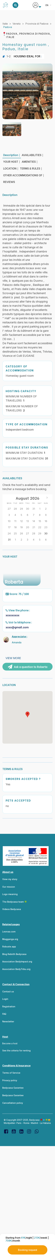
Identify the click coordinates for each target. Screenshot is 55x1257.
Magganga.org (10, 939)
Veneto (17, 23)
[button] (27, 714)
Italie (5, 23)
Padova (7, 27)
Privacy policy (9, 1080)
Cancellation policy (12, 1103)
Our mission (8, 886)
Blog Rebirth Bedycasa (14, 954)
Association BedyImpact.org (17, 961)
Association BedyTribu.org (16, 969)
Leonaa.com (8, 931)
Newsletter (8, 1021)
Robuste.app (9, 946)
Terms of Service (11, 1072)
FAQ (4, 1014)
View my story (9, 879)
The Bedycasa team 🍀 (14, 901)
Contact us (8, 991)
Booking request (27, 1249)
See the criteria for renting (16, 1050)
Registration (8, 1006)
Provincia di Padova (36, 23)
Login (5, 999)
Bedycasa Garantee (13, 1087)
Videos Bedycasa (11, 909)
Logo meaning (10, 894)
